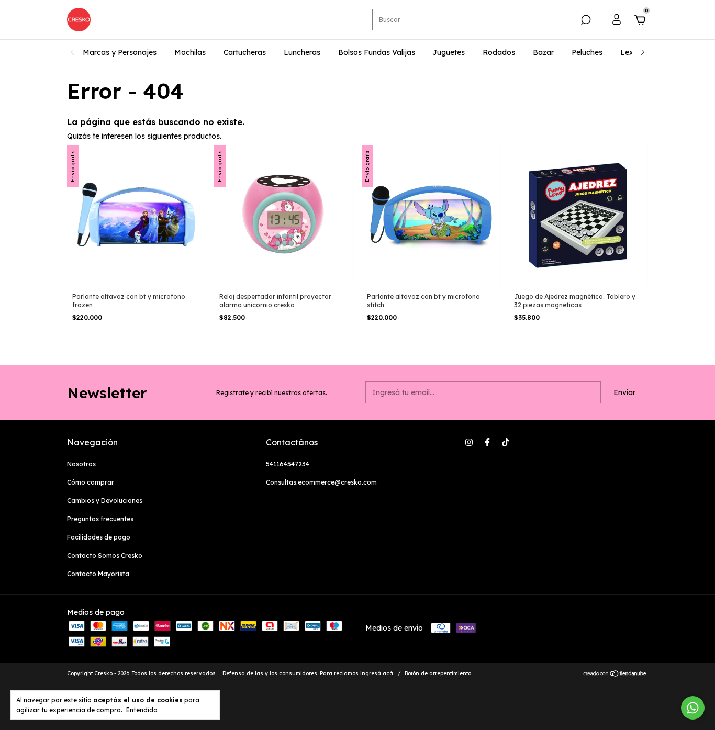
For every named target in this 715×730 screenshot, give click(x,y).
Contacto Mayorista (98, 574)
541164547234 (287, 464)
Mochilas (190, 52)
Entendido (142, 710)
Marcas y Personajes (120, 52)
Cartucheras (245, 52)
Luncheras (302, 52)
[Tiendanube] (615, 674)
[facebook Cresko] (487, 442)
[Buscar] (585, 19)
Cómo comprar (90, 482)
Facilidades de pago (98, 537)
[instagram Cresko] (469, 442)
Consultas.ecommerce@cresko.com (321, 482)
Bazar (543, 52)
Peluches (587, 52)
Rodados (499, 52)
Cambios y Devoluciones (104, 500)
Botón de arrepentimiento (438, 673)
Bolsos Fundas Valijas (376, 52)
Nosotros (81, 464)
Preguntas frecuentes (100, 519)
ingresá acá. (377, 673)
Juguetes (449, 52)
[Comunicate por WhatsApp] (693, 708)
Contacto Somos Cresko (104, 555)
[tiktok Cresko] (505, 442)
